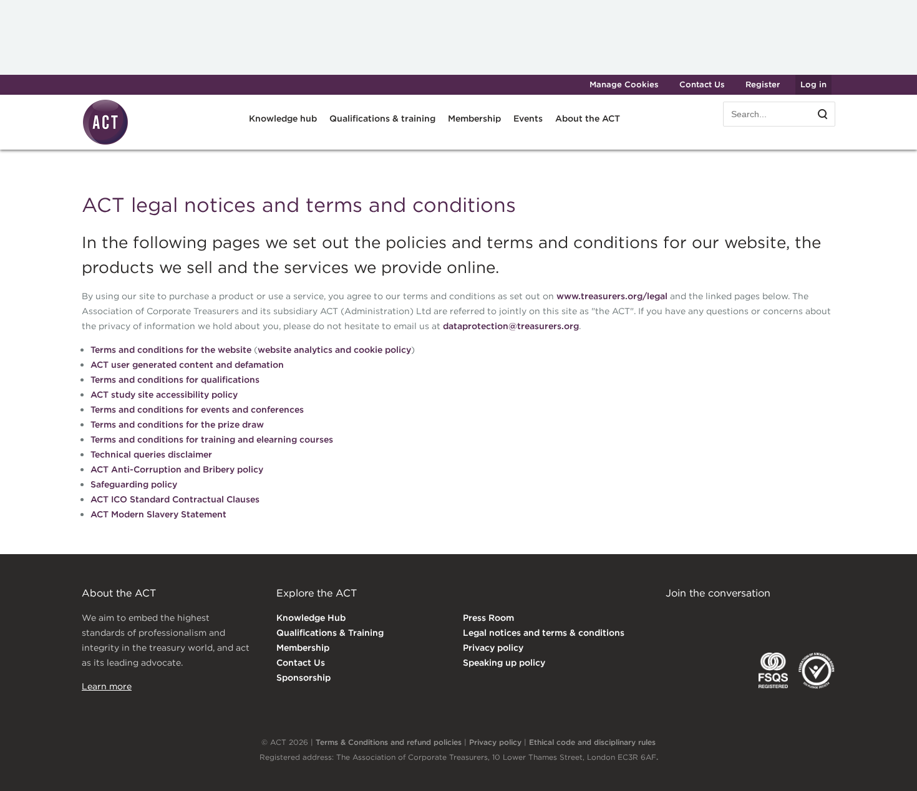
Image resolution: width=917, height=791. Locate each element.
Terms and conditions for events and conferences (197, 409)
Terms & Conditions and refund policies (389, 742)
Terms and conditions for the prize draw (177, 424)
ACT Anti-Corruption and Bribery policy (176, 469)
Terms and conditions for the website (170, 349)
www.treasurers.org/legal (611, 296)
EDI (816, 671)
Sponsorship (303, 677)
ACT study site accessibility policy (164, 394)
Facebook (776, 619)
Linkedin (674, 619)
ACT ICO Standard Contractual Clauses (175, 499)
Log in (813, 84)
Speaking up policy (504, 662)
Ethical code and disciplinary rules (592, 742)
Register (762, 84)
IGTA (730, 671)
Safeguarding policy (133, 484)
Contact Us (702, 84)
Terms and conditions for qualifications (175, 379)
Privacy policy (493, 647)
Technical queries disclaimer (151, 454)
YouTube (826, 619)
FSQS (773, 671)
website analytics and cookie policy (334, 349)
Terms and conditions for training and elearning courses (211, 439)
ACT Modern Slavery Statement (158, 514)
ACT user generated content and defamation (187, 364)
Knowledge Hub (311, 617)
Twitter (725, 619)
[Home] (105, 142)
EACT (684, 671)
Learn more (107, 686)
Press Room (488, 617)
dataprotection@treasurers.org (511, 326)
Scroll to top (887, 767)
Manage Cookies (624, 84)
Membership (302, 647)
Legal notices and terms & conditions (543, 632)
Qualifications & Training (330, 632)
